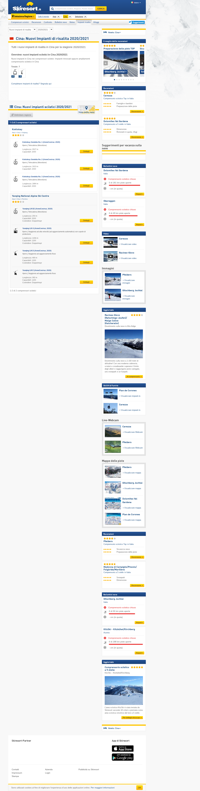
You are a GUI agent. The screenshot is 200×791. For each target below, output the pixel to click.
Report (139, 194)
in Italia (130, 98)
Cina (18, 132)
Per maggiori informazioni (102, 787)
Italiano (136, 3)
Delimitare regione (22, 115)
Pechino (25, 199)
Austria (107, 633)
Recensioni (36, 22)
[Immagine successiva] (142, 63)
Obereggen (109, 201)
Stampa (15, 776)
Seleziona (79, 17)
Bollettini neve (61, 22)
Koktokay (17, 129)
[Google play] (123, 760)
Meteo (72, 22)
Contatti (15, 769)
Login (47, 773)
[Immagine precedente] (106, 63)
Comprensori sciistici (20, 22)
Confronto (48, 22)
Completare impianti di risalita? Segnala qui (31, 83)
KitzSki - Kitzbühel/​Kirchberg (119, 629)
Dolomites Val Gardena (116, 170)
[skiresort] (28, 7)
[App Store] (123, 752)
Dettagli (86, 151)
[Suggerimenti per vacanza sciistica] (136, 22)
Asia (13, 132)
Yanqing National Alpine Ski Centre (30, 196)
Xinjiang (25, 132)
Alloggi (96, 22)
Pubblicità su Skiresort (88, 769)
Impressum (17, 773)
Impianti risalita (84, 22)
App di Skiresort (120, 741)
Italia (106, 174)
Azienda (49, 769)
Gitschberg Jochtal (114, 599)
